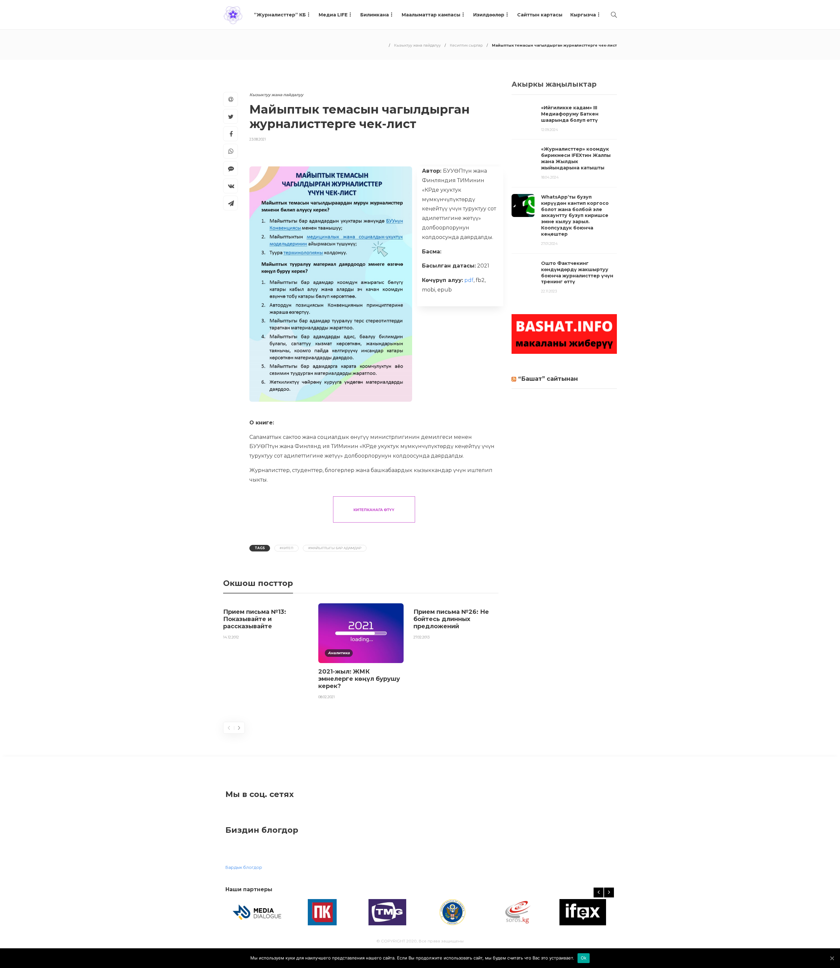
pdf (468, 280)
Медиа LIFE (333, 15)
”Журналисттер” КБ (280, 15)
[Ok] (832, 958)
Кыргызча (583, 15)
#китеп (286, 548)
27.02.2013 (421, 637)
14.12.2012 (231, 637)
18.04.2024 (550, 177)
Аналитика (339, 653)
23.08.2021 (257, 139)
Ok (584, 957)
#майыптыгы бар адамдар (334, 548)
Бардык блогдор (243, 867)
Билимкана (374, 15)
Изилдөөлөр (488, 15)
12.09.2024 (549, 129)
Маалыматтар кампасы (431, 15)
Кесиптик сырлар (466, 45)
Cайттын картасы (539, 15)
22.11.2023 (549, 291)
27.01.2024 (549, 243)
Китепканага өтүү (373, 509)
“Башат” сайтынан (548, 378)
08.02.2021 (326, 697)
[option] (265, 623)
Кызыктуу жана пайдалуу (417, 45)
